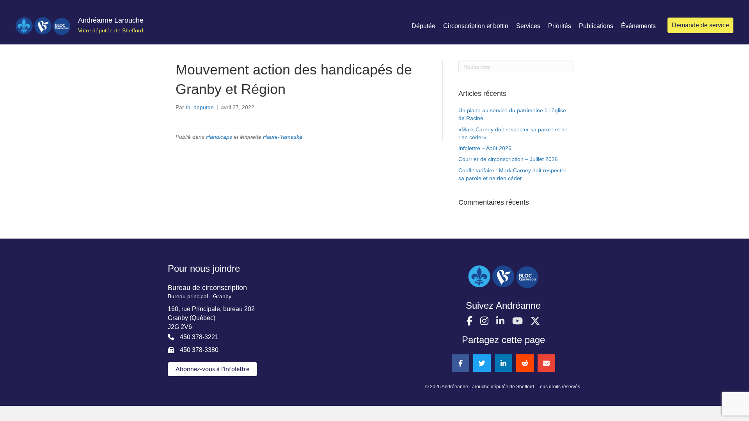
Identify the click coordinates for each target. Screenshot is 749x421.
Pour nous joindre (204, 268)
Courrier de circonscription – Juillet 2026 (508, 159)
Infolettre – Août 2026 (484, 148)
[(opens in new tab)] (503, 276)
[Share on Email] (546, 363)
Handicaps (219, 137)
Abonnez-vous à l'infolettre (212, 369)
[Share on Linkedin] (503, 363)
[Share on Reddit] (525, 363)
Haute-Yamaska (282, 137)
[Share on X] (482, 363)
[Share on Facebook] (460, 363)
